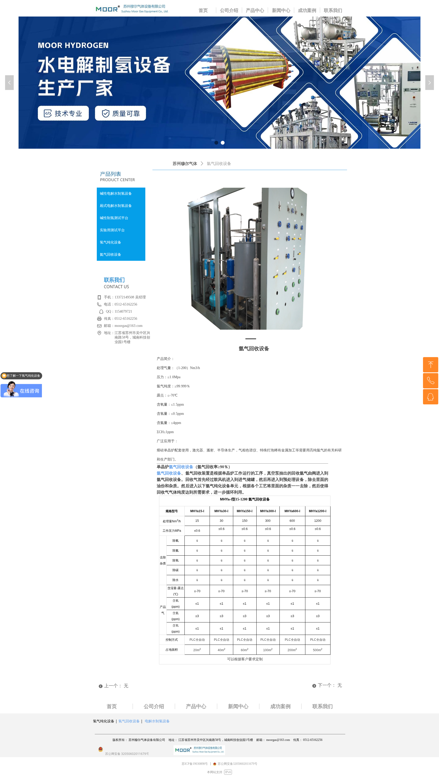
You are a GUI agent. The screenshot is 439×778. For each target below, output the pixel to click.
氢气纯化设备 (110, 242)
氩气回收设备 (181, 467)
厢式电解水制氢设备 (116, 206)
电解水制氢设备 (157, 721)
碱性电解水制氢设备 (116, 193)
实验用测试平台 (112, 230)
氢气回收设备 (129, 721)
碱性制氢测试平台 (114, 218)
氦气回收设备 (110, 254)
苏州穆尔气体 (185, 163)
